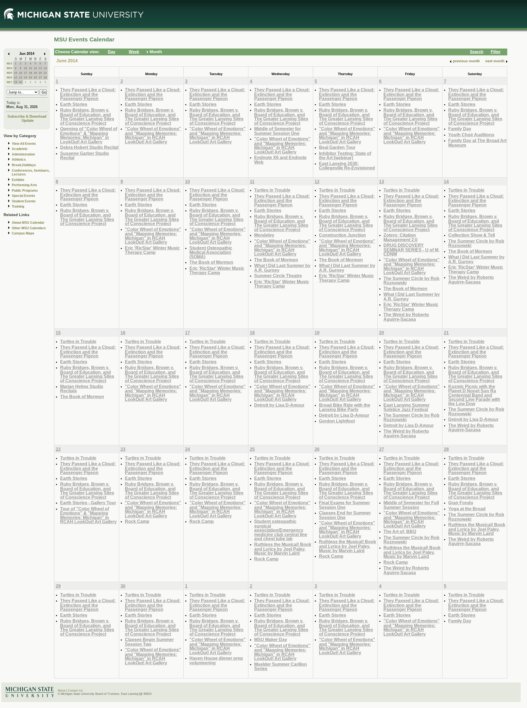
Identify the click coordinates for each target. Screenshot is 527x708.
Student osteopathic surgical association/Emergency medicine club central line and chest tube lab (280, 530)
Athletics (19, 160)
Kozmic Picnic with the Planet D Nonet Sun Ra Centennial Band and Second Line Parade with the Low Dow (474, 395)
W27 (9, 82)
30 (20, 82)
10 (25, 68)
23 (20, 77)
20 (40, 72)
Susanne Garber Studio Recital (84, 155)
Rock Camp (137, 521)
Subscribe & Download (26, 116)
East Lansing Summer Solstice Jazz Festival (406, 407)
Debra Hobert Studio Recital (89, 147)
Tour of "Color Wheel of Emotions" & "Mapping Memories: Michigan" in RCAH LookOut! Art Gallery (88, 515)
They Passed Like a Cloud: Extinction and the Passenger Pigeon (88, 94)
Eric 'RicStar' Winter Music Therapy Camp (152, 250)
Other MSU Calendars (29, 228)
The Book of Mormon (211, 262)
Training (18, 206)
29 (15, 82)
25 (30, 77)
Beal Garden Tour (337, 147)
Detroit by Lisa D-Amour (279, 405)
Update (27, 120)
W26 (9, 77)
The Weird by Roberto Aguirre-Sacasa (406, 317)
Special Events (23, 196)
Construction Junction (342, 235)
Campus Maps (23, 233)
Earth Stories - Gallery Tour (88, 502)
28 (45, 77)
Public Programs (25, 190)
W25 (9, 72)
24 (25, 77)
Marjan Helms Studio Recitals (81, 388)
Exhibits (18, 180)
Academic (20, 149)
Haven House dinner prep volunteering (216, 660)
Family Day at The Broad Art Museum (477, 143)
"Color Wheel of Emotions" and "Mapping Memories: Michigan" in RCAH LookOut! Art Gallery (153, 135)
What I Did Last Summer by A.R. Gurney (282, 268)
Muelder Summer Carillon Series (280, 666)
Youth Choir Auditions (471, 134)
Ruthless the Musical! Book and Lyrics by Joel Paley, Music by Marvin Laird (282, 549)
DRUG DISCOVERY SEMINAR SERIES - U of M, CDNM (411, 249)
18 (30, 72)
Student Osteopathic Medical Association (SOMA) (210, 252)
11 (30, 68)
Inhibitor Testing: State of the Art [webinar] (345, 155)
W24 (9, 68)
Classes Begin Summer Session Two (149, 642)
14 (45, 68)
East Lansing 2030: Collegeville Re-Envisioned (347, 166)
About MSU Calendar (28, 223)
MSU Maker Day (270, 639)
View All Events (24, 144)
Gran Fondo (460, 502)
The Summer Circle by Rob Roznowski (411, 280)
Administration (23, 154)
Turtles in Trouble (272, 190)
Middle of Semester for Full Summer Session (411, 505)
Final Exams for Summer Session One (344, 505)
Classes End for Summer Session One (345, 515)
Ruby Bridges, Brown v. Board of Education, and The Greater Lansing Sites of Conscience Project (87, 116)
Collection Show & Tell (471, 235)
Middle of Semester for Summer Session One (277, 131)
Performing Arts (24, 185)
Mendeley (264, 235)
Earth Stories (73, 104)
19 (35, 72)
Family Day (459, 128)
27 (40, 77)
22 (15, 77)
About (61, 690)
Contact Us (75, 690)
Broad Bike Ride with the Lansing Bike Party (344, 407)
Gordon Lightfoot (337, 420)
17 (25, 72)
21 (45, 72)
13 (40, 68)
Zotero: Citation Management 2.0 (400, 237)
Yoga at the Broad (467, 508)
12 (35, 68)
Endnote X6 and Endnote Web (280, 160)
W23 (9, 63)
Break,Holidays (24, 165)
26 (35, 77)
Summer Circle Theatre (278, 275)
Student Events (24, 201)
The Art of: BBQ (399, 531)
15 (15, 72)
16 (20, 72)
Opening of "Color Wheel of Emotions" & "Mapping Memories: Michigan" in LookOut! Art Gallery (88, 135)
